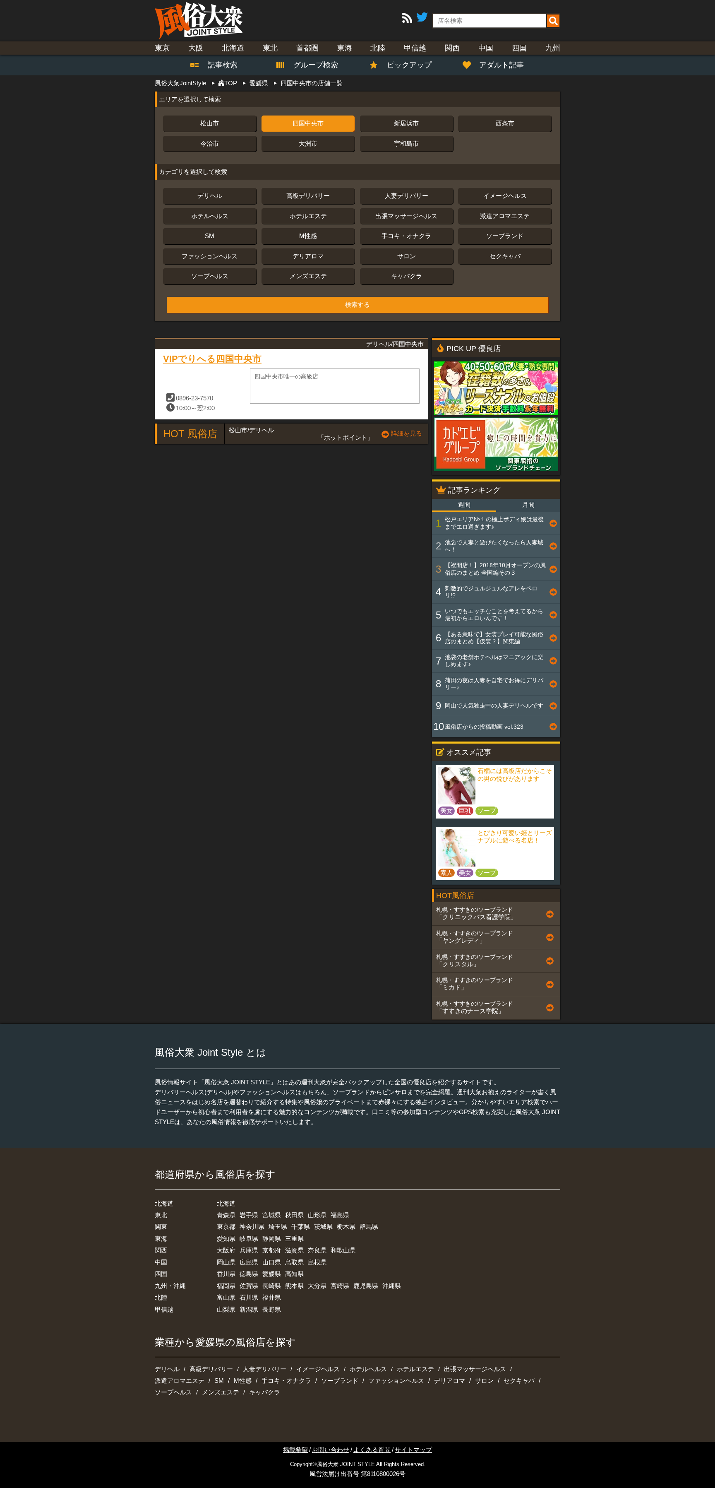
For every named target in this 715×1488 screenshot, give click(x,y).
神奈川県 (252, 1226)
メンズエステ (308, 275)
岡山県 (226, 1262)
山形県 (317, 1214)
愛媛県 (271, 1273)
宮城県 (271, 1214)
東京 (162, 48)
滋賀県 (294, 1250)
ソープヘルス (209, 275)
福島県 (340, 1214)
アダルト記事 (501, 65)
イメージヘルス (505, 195)
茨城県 (323, 1226)
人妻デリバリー (406, 195)
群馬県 (369, 1226)
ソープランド (504, 235)
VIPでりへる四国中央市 (212, 359)
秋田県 (294, 1214)
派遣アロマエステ (505, 215)
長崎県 (271, 1285)
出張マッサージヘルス (406, 215)
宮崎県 (340, 1285)
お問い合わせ (330, 1449)
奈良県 (317, 1250)
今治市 (209, 143)
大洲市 (308, 143)
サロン (406, 256)
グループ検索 (310, 65)
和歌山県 (343, 1250)
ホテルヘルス (209, 215)
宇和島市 (406, 143)
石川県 (249, 1297)
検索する (357, 304)
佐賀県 (249, 1285)
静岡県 (271, 1238)
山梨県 (226, 1309)
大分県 (317, 1285)
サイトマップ (413, 1449)
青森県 (226, 1214)
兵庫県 (249, 1250)
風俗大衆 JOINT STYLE (346, 1464)
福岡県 (226, 1285)
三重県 (294, 1238)
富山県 (226, 1297)
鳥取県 (294, 1262)
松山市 (209, 123)
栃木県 (346, 1226)
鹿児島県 (365, 1285)
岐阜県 (249, 1238)
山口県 (271, 1262)
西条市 (505, 123)
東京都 (226, 1226)
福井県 (271, 1297)
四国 (519, 48)
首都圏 (307, 48)
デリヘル (209, 195)
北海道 (233, 48)
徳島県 (249, 1273)
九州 (552, 48)
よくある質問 (372, 1449)
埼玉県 (278, 1226)
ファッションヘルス (210, 256)
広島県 (249, 1262)
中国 (485, 48)
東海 (344, 48)
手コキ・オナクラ (406, 235)
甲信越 (415, 48)
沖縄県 (391, 1285)
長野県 (271, 1309)
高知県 (294, 1273)
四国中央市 (308, 123)
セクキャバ (505, 256)
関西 (452, 48)
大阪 (195, 48)
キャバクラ (406, 275)
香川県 (226, 1273)
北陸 (377, 48)
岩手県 (249, 1214)
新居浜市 (406, 123)
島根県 (317, 1262)
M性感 (308, 235)
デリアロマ (308, 256)
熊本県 (294, 1285)
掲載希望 (295, 1449)
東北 (270, 48)
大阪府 (226, 1250)
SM (209, 235)
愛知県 (226, 1238)
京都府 (271, 1250)
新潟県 (249, 1309)
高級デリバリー (308, 195)
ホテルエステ (308, 215)
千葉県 (300, 1226)
